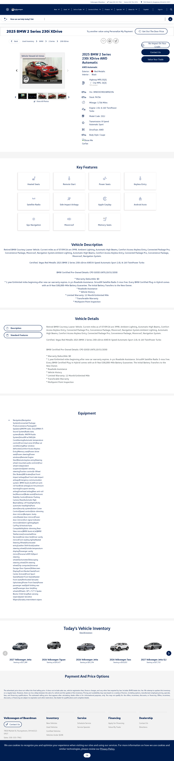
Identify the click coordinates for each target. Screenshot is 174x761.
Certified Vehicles (53, 731)
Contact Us (14, 724)
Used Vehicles (52, 727)
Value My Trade (114, 727)
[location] (141, 2)
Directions (143, 727)
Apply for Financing (116, 723)
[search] (171, 9)
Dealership (146, 717)
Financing (114, 717)
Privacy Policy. (107, 748)
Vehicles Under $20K (54, 735)
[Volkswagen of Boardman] (16, 9)
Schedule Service (84, 723)
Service (81, 717)
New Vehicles (51, 723)
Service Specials (83, 727)
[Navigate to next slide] (68, 70)
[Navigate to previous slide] (17, 70)
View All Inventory (86, 633)
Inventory (52, 717)
